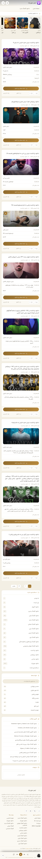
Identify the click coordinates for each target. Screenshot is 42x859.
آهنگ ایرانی (10, 826)
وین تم (30, 850)
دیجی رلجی (5, 230)
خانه (37, 13)
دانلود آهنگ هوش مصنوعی (31, 646)
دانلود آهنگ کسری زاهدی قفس (28, 753)
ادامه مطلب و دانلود (20, 89)
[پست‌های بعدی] (2, 26)
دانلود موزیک (35, 664)
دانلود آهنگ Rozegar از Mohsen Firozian (25, 736)
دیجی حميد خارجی (7, 67)
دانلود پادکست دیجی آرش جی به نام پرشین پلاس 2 (24, 534)
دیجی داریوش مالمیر (8, 282)
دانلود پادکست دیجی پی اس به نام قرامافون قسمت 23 (22, 153)
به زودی (36, 598)
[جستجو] (3, 3)
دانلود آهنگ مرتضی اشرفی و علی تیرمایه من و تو (23, 757)
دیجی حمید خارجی (7, 338)
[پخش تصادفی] (27, 854)
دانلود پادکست (35, 650)
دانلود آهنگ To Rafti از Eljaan (28, 748)
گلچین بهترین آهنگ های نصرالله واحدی (26, 740)
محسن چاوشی (35, 686)
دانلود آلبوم (35, 607)
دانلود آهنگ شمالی (33, 624)
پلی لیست (36, 603)
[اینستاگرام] (30, 811)
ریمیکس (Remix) (7, 75)
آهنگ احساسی (10, 829)
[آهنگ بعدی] (24, 854)
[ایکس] (34, 811)
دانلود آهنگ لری (34, 637)
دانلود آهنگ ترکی (34, 616)
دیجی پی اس (6, 178)
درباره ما (39, 823)
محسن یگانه (35, 698)
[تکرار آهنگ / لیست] (14, 854)
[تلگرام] (26, 811)
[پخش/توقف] (20, 854)
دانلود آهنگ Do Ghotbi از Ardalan (27, 728)
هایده (37, 702)
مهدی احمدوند (35, 710)
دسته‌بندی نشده (34, 668)
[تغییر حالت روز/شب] (7, 3)
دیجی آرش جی (6, 559)
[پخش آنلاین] (32, 26)
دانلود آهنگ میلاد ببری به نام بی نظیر (26, 744)
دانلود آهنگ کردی (34, 633)
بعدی (14, 586)
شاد (4, 78)
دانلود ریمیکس (34, 655)
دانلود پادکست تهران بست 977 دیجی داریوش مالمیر (23, 257)
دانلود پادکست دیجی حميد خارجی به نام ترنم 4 (25, 423)
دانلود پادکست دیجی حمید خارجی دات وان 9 (26, 43)
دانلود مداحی (35, 659)
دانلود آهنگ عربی (34, 629)
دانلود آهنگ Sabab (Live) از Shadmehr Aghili (24, 724)
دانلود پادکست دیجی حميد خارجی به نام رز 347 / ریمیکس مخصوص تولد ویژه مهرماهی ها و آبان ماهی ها (22, 367)
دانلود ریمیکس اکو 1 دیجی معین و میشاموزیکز (25, 102)
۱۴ (19, 586)
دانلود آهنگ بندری (33, 611)
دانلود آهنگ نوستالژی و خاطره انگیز (29, 642)
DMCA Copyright (36, 826)
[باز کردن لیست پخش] (2, 855)
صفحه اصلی (36, 9)
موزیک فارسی (10, 818)
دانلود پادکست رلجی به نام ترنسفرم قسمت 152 (25, 205)
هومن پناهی (35, 694)
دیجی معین (6, 126)
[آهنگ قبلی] (17, 854)
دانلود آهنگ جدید (25, 9)
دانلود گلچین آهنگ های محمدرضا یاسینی (25, 732)
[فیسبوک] (39, 811)
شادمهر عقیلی (35, 690)
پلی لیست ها (37, 821)
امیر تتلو (36, 706)
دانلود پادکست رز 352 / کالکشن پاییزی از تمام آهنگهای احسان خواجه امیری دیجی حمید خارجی (23, 312)
